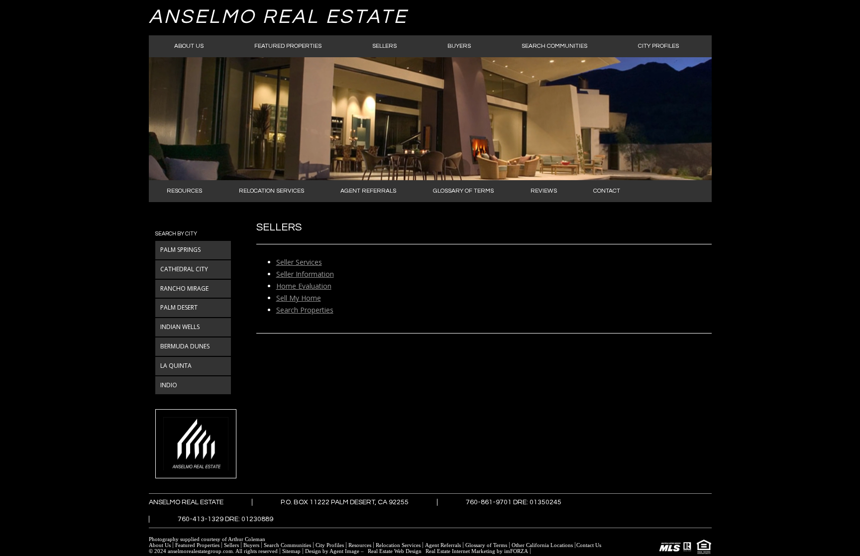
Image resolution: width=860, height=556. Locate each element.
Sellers (384, 46)
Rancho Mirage (184, 288)
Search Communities (554, 46)
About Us (189, 46)
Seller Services (299, 262)
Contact (606, 191)
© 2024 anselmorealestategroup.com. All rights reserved (213, 551)
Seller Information (305, 274)
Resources (184, 191)
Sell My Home (298, 298)
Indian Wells (180, 327)
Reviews (544, 191)
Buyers (459, 46)
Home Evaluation (303, 286)
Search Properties (304, 310)
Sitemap (291, 551)
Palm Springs (180, 249)
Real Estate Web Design (395, 551)
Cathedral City (184, 269)
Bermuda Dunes (185, 346)
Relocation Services (271, 191)
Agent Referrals (368, 191)
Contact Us (588, 545)
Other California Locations (542, 545)
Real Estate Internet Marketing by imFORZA (477, 551)
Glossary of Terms (463, 191)
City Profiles (658, 46)
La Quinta (176, 365)
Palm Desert (179, 307)
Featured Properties (288, 46)
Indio (168, 385)
